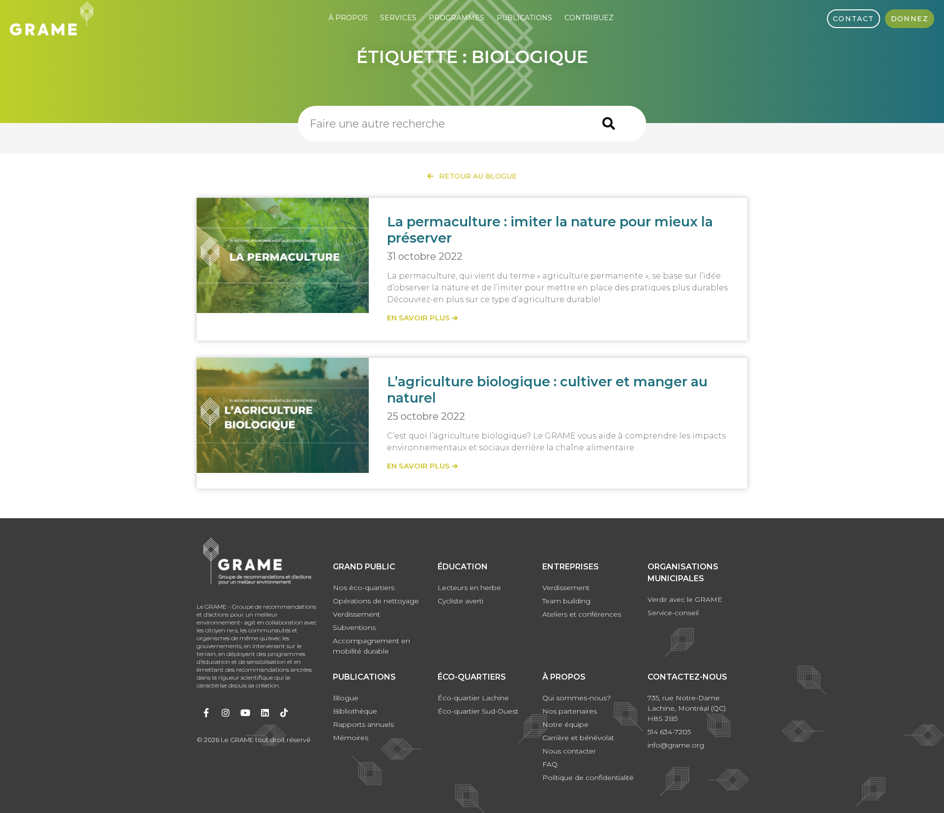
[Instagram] (226, 712)
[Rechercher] (609, 123)
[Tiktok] (284, 712)
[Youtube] (245, 712)
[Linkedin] (265, 712)
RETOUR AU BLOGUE (475, 176)
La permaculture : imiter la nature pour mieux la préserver (550, 230)
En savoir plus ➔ (422, 317)
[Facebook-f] (206, 712)
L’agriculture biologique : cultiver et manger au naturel (547, 390)
